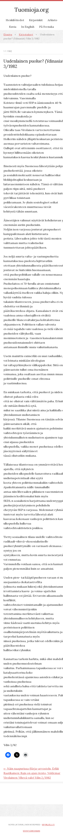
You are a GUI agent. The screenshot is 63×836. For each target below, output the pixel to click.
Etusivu (8, 34)
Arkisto (52, 20)
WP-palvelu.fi (48, 825)
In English (27, 26)
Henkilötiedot (15, 20)
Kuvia (12, 26)
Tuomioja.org (31, 9)
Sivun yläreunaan (31, 831)
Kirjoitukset (26, 34)
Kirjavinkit (36, 20)
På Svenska (46, 26)
